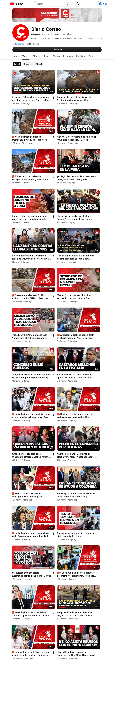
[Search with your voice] (77, 4)
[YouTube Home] (16, 4)
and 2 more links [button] (33, 44)
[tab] (15, 56)
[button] (97, 56)
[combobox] (49, 4)
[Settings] (93, 4)
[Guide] (5, 4)
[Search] (68, 4)
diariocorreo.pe (20, 44)
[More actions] (53, 97)
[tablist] (57, 56)
